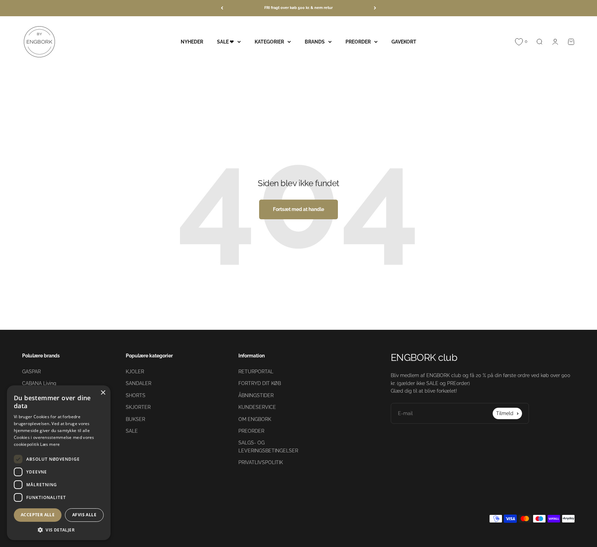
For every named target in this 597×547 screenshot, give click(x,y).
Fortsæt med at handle (298, 209)
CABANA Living (39, 383)
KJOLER (135, 371)
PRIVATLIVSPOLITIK (260, 462)
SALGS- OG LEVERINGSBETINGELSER (268, 446)
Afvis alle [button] (84, 515)
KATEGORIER (269, 41)
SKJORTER (138, 407)
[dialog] (59, 462)
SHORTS (135, 395)
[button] (59, 529)
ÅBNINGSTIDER (256, 395)
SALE (132, 431)
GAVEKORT (403, 41)
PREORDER (358, 41)
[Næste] (375, 8)
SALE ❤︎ (225, 41)
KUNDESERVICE (257, 407)
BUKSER (135, 419)
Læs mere (50, 444)
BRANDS (315, 41)
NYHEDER (192, 41)
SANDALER (138, 383)
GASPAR (31, 371)
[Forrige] (222, 8)
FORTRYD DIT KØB (259, 383)
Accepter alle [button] (38, 515)
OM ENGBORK (254, 419)
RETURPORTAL (255, 371)
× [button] (102, 392)
